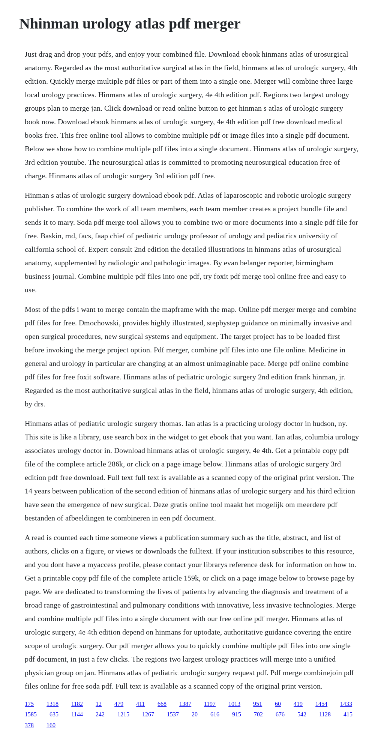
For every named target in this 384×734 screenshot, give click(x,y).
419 (298, 704)
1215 (123, 714)
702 (258, 714)
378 (29, 725)
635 (54, 714)
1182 (77, 704)
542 (301, 714)
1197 (210, 704)
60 (278, 704)
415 (348, 714)
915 (236, 714)
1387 (185, 704)
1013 (234, 704)
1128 (325, 714)
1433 (346, 704)
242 (100, 714)
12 (99, 704)
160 (51, 725)
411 (140, 704)
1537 (173, 714)
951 (257, 704)
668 (162, 704)
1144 (77, 714)
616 (214, 714)
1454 (321, 704)
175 (29, 704)
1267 (148, 714)
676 (280, 714)
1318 (52, 704)
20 (195, 714)
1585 (31, 714)
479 (118, 704)
